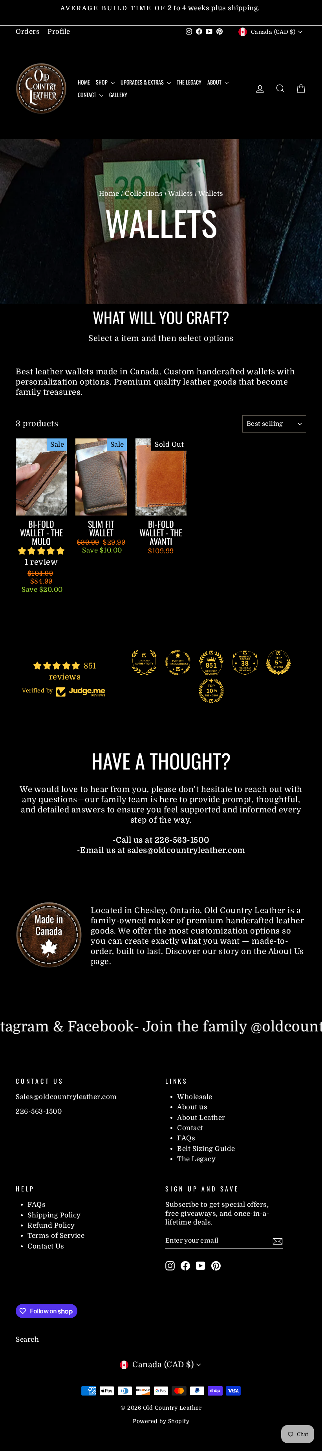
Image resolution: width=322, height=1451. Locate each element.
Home (84, 82)
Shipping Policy (54, 1215)
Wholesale (194, 1097)
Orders (28, 31)
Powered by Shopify (161, 1421)
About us (192, 1107)
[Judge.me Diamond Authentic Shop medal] (144, 662)
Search (27, 1339)
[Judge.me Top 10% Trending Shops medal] (211, 690)
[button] (41, 551)
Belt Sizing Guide (206, 1149)
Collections (144, 193)
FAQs (186, 1138)
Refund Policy (51, 1225)
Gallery (118, 94)
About (215, 82)
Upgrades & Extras (143, 82)
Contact (87, 94)
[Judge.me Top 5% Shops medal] (278, 662)
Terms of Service (55, 1235)
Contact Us (45, 1246)
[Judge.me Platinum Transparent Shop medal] (177, 662)
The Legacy (189, 82)
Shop (102, 82)
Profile (59, 31)
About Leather (201, 1117)
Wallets (180, 193)
